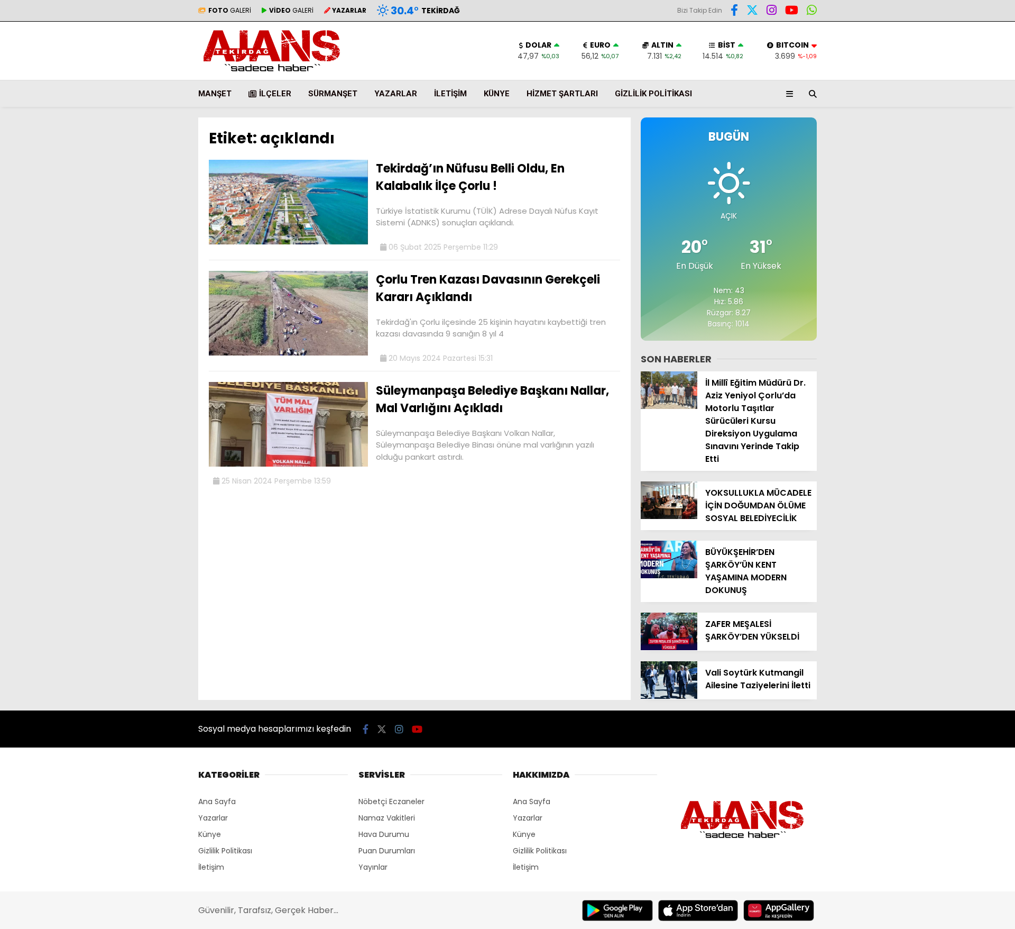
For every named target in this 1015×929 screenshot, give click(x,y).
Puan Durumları (386, 850)
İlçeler (275, 93)
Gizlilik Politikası (653, 93)
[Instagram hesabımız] (772, 11)
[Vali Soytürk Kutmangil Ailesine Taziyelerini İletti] (669, 696)
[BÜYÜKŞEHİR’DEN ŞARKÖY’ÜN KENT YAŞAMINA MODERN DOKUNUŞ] (669, 575)
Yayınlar (372, 867)
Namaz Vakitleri (386, 818)
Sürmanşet (332, 93)
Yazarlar (395, 93)
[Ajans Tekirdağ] (271, 74)
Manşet (215, 93)
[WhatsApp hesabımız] (812, 11)
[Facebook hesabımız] (734, 11)
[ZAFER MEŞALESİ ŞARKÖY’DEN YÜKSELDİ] (669, 647)
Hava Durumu (383, 834)
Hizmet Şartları (562, 93)
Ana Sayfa (217, 801)
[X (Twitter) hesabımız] (752, 11)
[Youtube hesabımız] (791, 11)
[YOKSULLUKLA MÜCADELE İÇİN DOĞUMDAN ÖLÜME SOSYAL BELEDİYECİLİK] (669, 516)
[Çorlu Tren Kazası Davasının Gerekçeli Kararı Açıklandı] (288, 353)
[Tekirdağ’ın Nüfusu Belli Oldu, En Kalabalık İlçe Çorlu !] (288, 241)
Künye (497, 93)
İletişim (450, 93)
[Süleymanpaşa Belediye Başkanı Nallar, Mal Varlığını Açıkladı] (288, 464)
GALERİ (229, 10)
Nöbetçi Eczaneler (391, 801)
